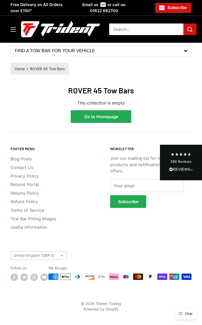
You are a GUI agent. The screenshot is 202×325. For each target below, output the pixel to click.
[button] (181, 162)
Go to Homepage (101, 116)
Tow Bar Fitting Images (33, 218)
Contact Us (22, 167)
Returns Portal (25, 184)
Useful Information (29, 227)
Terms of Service (27, 210)
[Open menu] (13, 29)
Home (20, 68)
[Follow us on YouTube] (44, 277)
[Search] (189, 29)
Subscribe (177, 7)
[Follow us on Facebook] (14, 277)
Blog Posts (21, 158)
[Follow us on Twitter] (24, 277)
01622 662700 (104, 10)
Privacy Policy (25, 176)
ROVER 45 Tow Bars (47, 68)
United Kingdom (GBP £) (34, 255)
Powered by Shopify (101, 309)
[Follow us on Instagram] (34, 277)
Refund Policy (24, 201)
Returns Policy (25, 193)
